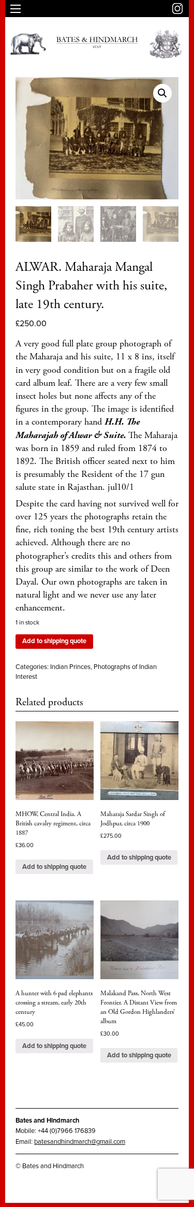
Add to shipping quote (54, 641)
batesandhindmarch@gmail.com (79, 1142)
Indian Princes (70, 667)
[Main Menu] (15, 9)
